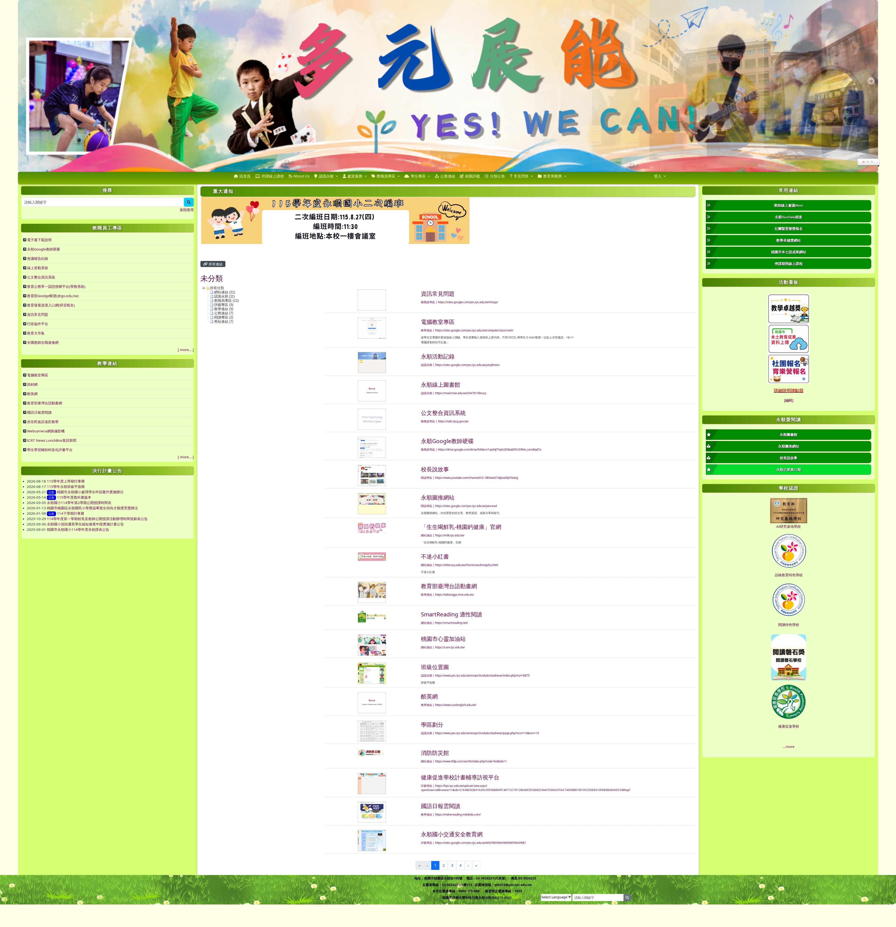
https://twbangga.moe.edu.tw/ (454, 595)
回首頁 (245, 176)
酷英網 (32, 393)
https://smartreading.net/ (451, 623)
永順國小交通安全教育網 (452, 834)
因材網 (32, 384)
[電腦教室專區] (372, 327)
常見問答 (521, 176)
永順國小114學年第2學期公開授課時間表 (79, 502)
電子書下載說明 (39, 239)
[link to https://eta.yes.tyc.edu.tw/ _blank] (789, 308)
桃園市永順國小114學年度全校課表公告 (78, 529)
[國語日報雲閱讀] (372, 811)
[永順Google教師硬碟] (372, 446)
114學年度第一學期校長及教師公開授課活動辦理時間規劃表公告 (97, 518)
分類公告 (497, 176)
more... (186, 349)
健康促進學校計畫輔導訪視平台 (460, 777)
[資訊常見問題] (372, 299)
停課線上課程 (273, 176)
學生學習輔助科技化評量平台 (50, 449)
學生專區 (418, 176)
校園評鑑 (472, 176)
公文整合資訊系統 (41, 277)
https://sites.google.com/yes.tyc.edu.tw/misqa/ (468, 302)
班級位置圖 (435, 667)
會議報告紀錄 (37, 258)
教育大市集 (36, 333)
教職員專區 (386, 176)
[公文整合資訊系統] (372, 418)
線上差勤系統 (37, 267)
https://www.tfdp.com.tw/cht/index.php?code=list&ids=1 (471, 761)
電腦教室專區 (37, 375)
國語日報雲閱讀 (39, 412)
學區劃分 (432, 724)
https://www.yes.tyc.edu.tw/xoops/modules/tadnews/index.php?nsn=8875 (482, 675)
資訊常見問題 (37, 314)
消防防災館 (435, 753)
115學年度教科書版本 (74, 497)
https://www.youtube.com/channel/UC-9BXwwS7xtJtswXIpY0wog (476, 478)
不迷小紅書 (435, 556)
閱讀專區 (426, 478)
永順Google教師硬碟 (43, 249)
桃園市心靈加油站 (443, 638)
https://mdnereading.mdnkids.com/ (458, 814)
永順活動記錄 (438, 356)
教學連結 (426, 330)
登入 (658, 176)
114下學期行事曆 (70, 513)
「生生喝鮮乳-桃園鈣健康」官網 (461, 527)
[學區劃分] (372, 730)
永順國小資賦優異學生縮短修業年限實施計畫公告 (85, 524)
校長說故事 (435, 469)
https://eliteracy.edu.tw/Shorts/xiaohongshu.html (466, 565)
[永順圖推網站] (372, 503)
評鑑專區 (426, 786)
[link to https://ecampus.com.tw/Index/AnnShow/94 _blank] (789, 368)
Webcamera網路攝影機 (46, 431)
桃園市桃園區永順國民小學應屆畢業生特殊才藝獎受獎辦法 (92, 508)
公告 (51, 492)
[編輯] (788, 400)
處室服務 (354, 176)
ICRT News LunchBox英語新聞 (51, 440)
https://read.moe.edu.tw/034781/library (460, 393)
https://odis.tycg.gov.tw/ (453, 421)
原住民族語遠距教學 (43, 421)
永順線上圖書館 (440, 384)
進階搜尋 (187, 209)
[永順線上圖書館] (372, 390)
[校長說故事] (372, 475)
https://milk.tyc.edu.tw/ (449, 535)
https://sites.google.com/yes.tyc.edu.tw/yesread (466, 506)
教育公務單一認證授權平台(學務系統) (56, 286)
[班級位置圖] (372, 672)
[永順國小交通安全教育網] (372, 840)
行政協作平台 (37, 323)
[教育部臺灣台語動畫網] (372, 592)
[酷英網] (372, 702)
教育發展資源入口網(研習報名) (51, 305)
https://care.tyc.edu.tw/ (450, 647)
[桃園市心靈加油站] (372, 644)
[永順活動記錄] (372, 362)
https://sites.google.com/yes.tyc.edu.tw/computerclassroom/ (474, 330)
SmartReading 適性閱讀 (451, 614)
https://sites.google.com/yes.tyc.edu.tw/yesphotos (467, 365)
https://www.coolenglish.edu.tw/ (455, 705)
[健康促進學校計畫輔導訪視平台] (372, 783)
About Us (301, 176)
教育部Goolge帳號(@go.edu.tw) (53, 295)
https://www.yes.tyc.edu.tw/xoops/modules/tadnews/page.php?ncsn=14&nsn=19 (487, 733)
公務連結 (447, 176)
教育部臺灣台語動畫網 (44, 403)
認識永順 (326, 176)
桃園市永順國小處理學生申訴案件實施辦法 (90, 492)
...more (788, 746)
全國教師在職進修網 (43, 342)
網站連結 (426, 535)
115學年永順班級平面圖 (66, 486)
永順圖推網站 (438, 497)
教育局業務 (552, 176)
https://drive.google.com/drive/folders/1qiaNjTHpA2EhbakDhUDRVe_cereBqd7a (489, 449)
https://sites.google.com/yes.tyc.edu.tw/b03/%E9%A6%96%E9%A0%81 (480, 843)
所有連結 (215, 264)
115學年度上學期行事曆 (66, 481)
